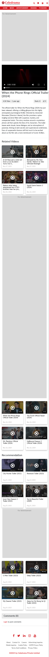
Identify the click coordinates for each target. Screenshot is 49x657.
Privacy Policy (32, 648)
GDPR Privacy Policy (36, 645)
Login (5, 622)
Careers (24, 642)
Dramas (34, 8)
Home (5, 8)
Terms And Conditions (19, 648)
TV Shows (43, 8)
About (8, 642)
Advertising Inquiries (36, 642)
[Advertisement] (24, 36)
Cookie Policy (22, 645)
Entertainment (22, 8)
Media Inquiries (11, 645)
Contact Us (16, 642)
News (12, 8)
